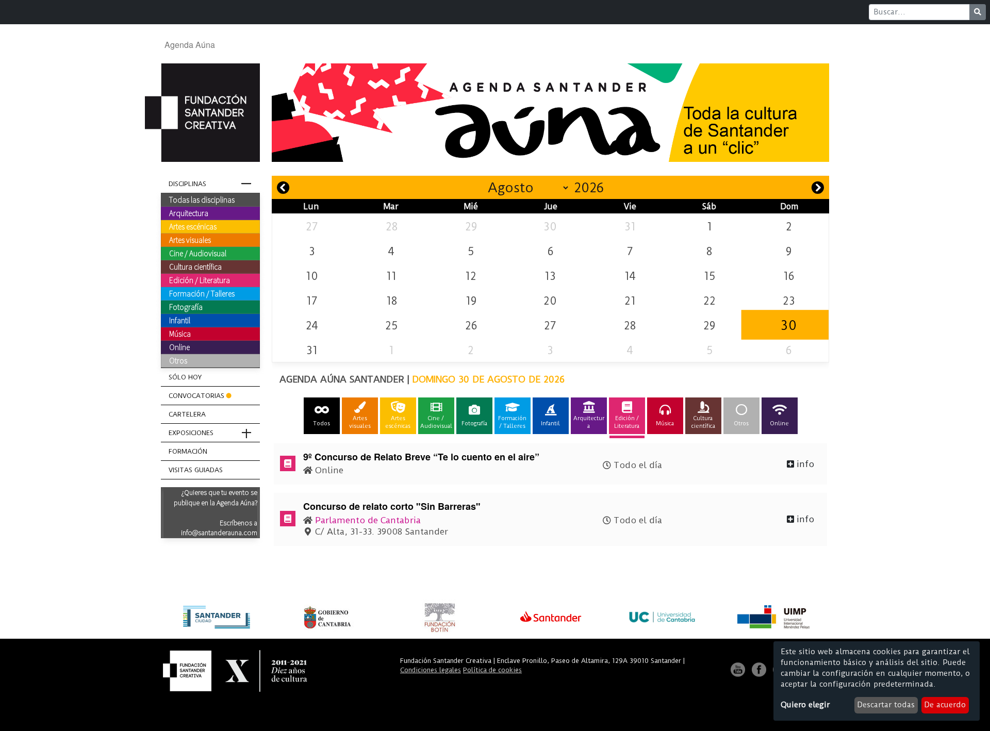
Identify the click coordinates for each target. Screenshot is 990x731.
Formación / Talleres (202, 293)
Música (180, 333)
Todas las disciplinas (202, 199)
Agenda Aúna (189, 45)
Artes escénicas (193, 226)
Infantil (179, 320)
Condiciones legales (430, 670)
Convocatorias (196, 396)
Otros (178, 360)
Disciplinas (187, 184)
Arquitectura (188, 213)
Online (179, 347)
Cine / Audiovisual (197, 253)
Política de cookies (492, 670)
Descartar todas (886, 704)
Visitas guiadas (196, 470)
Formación (188, 451)
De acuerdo (945, 704)
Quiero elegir (805, 704)
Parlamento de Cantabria (368, 520)
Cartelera (187, 414)
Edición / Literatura (199, 280)
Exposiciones (191, 433)
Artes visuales (190, 240)
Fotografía (186, 307)
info (804, 464)
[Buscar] (977, 12)
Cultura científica (195, 266)
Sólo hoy (185, 377)
